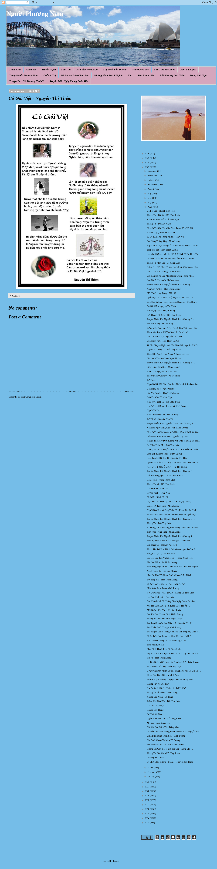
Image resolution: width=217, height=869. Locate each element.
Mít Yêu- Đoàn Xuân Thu (158, 723)
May (150, 202)
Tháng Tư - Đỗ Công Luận (159, 523)
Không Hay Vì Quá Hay (158, 684)
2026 (147, 153)
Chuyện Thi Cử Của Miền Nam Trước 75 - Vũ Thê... (171, 228)
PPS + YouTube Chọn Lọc (75, 75)
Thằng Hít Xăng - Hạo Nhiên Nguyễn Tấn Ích (168, 354)
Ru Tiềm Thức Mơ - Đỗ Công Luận (163, 445)
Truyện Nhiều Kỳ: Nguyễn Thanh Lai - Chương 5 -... (171, 363)
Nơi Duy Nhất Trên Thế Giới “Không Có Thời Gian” (171, 593)
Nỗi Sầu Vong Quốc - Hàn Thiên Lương (165, 475)
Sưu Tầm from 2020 (87, 69)
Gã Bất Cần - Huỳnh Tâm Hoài (161, 211)
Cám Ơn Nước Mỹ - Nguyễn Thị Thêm (164, 336)
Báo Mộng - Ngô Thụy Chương (161, 310)
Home (72, 391)
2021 (147, 787)
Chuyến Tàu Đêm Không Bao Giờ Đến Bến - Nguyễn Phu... (174, 731)
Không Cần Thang (155, 710)
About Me (31, 69)
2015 (147, 813)
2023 (147, 167)
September (153, 184)
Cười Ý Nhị (50, 75)
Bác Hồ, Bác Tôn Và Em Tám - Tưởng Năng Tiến (170, 558)
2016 (147, 809)
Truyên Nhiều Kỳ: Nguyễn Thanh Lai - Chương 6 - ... (171, 319)
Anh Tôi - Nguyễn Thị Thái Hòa (161, 371)
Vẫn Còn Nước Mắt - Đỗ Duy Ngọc (163, 219)
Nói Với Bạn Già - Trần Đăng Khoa (163, 727)
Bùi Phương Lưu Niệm (172, 75)
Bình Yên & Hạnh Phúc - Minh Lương (164, 454)
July (150, 193)
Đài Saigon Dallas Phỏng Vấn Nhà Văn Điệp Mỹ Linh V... (173, 632)
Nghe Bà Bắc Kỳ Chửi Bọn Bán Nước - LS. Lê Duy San (172, 384)
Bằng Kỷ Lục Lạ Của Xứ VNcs (161, 553)
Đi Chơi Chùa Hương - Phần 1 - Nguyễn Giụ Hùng (170, 762)
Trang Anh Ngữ (198, 75)
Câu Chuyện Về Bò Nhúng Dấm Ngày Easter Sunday (171, 601)
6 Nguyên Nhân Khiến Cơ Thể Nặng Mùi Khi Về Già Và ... (174, 671)
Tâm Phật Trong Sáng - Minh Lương (163, 532)
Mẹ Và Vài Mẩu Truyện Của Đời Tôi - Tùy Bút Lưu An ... (173, 653)
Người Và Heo (153, 410)
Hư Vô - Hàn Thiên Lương (159, 658)
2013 (147, 822)
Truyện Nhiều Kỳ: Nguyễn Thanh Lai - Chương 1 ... (171, 536)
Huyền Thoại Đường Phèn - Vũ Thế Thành (166, 406)
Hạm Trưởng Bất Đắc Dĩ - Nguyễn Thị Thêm (167, 458)
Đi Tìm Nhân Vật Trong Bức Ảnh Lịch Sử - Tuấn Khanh (173, 662)
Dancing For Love (155, 757)
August (151, 189)
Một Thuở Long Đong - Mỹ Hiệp (162, 293)
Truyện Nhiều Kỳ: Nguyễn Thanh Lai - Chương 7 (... (171, 284)
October (151, 180)
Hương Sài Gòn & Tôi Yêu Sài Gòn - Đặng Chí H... (170, 749)
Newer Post (14, 391)
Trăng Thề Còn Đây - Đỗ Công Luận (163, 701)
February (152, 772)
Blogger (116, 861)
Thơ (130, 75)
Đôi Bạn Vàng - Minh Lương (160, 323)
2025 (147, 158)
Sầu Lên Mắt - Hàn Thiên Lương (162, 562)
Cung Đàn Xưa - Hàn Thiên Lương (163, 341)
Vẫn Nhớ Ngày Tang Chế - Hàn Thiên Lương (167, 428)
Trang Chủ (15, 69)
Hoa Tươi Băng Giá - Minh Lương (162, 415)
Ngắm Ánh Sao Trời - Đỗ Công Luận (164, 718)
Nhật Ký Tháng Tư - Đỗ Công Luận (163, 402)
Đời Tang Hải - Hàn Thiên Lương (162, 580)
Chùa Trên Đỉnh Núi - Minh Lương (163, 675)
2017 (147, 804)
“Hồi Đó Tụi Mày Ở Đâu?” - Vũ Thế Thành (167, 467)
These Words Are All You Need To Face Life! (167, 332)
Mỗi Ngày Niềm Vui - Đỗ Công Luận (164, 610)
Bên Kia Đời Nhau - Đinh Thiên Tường (165, 614)
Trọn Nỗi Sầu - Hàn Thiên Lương (162, 250)
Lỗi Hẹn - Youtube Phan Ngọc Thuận (164, 358)
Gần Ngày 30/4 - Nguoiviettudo (161, 389)
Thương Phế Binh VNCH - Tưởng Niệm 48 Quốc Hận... (172, 514)
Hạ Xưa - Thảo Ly (155, 705)
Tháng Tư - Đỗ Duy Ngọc (159, 224)
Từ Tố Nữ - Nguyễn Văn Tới (160, 419)
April (150, 207)
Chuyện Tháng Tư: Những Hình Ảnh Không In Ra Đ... (172, 258)
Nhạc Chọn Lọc (140, 69)
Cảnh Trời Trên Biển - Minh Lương (163, 506)
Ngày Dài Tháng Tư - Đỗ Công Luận (164, 349)
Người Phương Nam (35, 13)
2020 (147, 791)
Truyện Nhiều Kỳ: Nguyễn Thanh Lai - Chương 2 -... (171, 519)
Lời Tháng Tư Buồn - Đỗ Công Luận (164, 315)
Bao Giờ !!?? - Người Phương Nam (163, 280)
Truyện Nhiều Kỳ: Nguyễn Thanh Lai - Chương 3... (170, 471)
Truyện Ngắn (49, 69)
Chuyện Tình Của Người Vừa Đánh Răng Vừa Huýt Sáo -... (174, 432)
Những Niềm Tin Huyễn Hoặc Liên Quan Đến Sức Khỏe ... (174, 449)
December (152, 171)
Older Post (129, 391)
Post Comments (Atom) (31, 397)
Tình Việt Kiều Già (155, 645)
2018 (147, 800)
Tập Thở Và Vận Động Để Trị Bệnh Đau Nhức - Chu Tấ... (173, 245)
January (151, 776)
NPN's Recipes (188, 69)
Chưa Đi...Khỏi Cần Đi (157, 497)
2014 (147, 818)
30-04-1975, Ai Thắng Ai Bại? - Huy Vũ (165, 237)
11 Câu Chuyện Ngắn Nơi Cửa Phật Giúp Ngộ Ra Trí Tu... (173, 345)
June (150, 198)
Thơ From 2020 (146, 75)
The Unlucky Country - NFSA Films (163, 376)
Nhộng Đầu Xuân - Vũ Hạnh (160, 697)
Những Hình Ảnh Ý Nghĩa (108, 75)
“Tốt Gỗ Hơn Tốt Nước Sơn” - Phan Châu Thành (169, 575)
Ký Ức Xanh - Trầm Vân (158, 493)
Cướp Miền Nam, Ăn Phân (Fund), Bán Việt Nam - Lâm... (173, 328)
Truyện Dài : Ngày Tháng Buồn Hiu (69, 81)
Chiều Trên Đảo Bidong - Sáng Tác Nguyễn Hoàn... (170, 636)
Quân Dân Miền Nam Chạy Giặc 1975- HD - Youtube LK (173, 462)
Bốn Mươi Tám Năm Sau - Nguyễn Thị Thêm (168, 436)
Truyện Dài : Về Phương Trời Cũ (26, 81)
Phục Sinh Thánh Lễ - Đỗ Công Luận (164, 649)
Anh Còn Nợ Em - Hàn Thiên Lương (163, 289)
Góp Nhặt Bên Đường (114, 69)
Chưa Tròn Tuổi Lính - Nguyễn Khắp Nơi (166, 584)
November (153, 175)
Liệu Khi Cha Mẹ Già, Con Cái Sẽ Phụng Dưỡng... (170, 501)
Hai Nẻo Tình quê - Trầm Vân (160, 597)
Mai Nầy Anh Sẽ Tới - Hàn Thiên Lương (165, 744)
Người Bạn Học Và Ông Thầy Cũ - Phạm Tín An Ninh (171, 510)
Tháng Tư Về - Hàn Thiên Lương (162, 692)
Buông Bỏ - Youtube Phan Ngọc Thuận (164, 618)
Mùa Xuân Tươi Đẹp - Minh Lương (163, 588)
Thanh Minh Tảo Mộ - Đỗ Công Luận (164, 666)
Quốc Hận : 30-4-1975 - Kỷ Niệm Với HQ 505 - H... (171, 297)
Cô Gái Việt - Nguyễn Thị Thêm (161, 306)
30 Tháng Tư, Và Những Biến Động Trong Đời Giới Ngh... (174, 527)
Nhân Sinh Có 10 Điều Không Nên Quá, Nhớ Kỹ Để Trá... (173, 441)
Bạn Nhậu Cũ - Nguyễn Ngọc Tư (162, 545)
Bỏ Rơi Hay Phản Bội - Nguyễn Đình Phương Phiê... (171, 679)
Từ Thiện (151, 380)
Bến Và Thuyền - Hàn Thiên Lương (163, 393)
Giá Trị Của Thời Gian (157, 488)
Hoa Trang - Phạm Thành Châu (161, 480)
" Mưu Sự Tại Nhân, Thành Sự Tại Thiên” (166, 688)
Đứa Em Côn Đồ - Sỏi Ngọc (160, 397)
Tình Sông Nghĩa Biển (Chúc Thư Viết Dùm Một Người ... (173, 567)
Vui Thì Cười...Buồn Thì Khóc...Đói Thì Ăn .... (168, 606)
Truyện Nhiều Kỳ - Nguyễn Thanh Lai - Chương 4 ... (171, 423)
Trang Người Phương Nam (23, 75)
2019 (147, 795)
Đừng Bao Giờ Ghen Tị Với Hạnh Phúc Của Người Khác (172, 267)
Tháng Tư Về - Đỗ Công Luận (161, 484)
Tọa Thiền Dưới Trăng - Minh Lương (164, 627)
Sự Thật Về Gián (154, 714)
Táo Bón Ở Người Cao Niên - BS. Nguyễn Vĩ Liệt (170, 623)
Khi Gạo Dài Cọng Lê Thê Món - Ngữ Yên (166, 640)
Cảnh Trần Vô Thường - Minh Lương (164, 271)
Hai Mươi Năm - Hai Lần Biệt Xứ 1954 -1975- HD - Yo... (173, 254)
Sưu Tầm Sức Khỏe (164, 69)
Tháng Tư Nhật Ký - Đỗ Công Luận (163, 215)
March (151, 767)
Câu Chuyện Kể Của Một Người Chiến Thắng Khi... (170, 276)
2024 (147, 162)
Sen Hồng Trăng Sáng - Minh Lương (163, 241)
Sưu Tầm (66, 69)
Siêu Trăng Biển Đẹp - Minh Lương (163, 367)
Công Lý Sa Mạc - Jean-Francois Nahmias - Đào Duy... (172, 302)
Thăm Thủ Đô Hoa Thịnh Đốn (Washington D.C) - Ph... (172, 549)
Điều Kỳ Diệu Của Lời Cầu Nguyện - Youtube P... (169, 540)
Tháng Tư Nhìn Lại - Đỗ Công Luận (163, 263)
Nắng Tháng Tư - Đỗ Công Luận (162, 571)
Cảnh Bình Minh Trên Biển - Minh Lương (166, 736)
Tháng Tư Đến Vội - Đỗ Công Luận (163, 753)
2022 (147, 782)
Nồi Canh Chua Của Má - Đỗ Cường (163, 740)
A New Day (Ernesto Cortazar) (161, 232)
